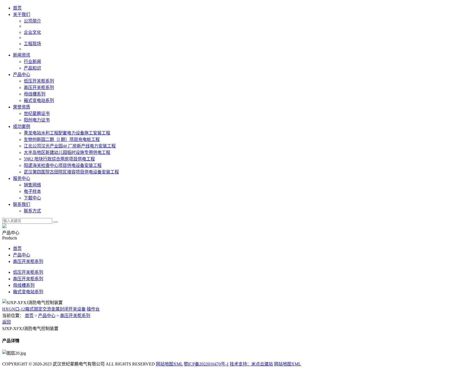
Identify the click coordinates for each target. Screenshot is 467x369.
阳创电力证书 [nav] (37, 120)
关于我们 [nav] (21, 14)
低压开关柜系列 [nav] (39, 81)
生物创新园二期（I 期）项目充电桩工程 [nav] (62, 139)
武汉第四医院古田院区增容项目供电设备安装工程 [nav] (71, 172)
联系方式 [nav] (32, 211)
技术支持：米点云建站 (251, 364)
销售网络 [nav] (32, 185)
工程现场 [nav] (32, 43)
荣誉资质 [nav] (21, 107)
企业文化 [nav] (32, 32)
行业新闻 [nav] (32, 61)
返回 (6, 322)
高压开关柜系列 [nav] (39, 87)
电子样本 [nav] (32, 191)
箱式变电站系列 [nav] (39, 100)
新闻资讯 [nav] (21, 55)
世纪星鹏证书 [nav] (37, 113)
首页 (17, 248)
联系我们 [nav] (21, 204)
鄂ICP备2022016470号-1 (206, 364)
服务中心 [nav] (21, 178)
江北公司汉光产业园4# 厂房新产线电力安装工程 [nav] (70, 146)
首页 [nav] (17, 8)
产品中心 (21, 255)
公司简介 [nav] (32, 21)
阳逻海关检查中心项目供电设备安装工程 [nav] (63, 165)
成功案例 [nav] (21, 126)
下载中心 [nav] (32, 198)
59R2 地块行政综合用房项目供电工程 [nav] (59, 159)
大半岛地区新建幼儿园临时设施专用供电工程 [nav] (67, 152)
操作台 (93, 309)
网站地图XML (169, 364)
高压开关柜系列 (28, 261)
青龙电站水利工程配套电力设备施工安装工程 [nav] (67, 133)
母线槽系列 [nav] (34, 94)
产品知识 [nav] (32, 68)
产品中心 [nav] (21, 74)
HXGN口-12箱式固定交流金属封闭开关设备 (44, 309)
